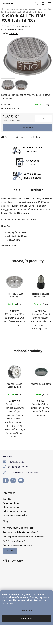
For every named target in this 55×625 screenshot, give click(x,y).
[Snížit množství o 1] (37, 118)
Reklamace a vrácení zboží (15, 515)
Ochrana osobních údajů (14, 511)
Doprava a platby (11, 503)
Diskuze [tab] (37, 190)
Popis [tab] (16, 190)
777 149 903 (14, 473)
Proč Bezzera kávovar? (14, 541)
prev (3, 381)
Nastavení (26, 610)
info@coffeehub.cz (17, 462)
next (52, 381)
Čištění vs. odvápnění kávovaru (17, 546)
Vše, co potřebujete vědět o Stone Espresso (23, 537)
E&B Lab (13, 33)
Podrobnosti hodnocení (12, 29)
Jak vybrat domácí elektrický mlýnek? (20, 532)
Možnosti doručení (10, 108)
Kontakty (7, 499)
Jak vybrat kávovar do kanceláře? (18, 528)
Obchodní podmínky (12, 507)
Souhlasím (26, 618)
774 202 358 (14, 467)
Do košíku (27, 127)
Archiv (9, 550)
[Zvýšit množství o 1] (50, 118)
